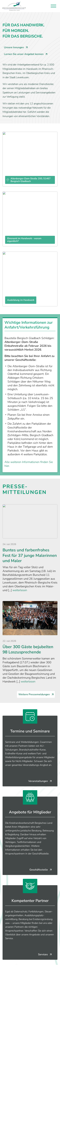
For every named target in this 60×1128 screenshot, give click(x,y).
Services (43, 954)
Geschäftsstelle (38, 869)
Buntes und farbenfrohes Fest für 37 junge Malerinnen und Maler (30, 555)
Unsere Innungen (14, 47)
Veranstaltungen (38, 781)
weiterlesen (19, 590)
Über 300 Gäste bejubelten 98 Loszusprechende (28, 649)
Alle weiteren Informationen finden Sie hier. (28, 464)
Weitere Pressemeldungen (34, 694)
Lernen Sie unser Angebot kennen (24, 54)
